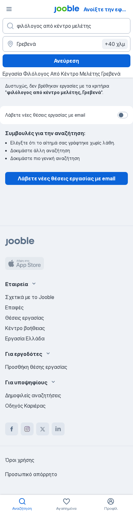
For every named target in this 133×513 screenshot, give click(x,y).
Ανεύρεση (66, 61)
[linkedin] (58, 428)
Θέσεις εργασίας (24, 318)
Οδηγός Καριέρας (25, 405)
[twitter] (42, 428)
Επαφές (14, 307)
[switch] (123, 115)
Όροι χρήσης (19, 460)
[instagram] (27, 428)
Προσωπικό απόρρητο (31, 474)
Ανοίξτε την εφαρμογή (108, 9)
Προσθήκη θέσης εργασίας (36, 367)
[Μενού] (9, 9)
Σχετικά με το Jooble (29, 297)
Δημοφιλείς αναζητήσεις (33, 395)
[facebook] (11, 428)
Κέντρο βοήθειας (25, 328)
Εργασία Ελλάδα (25, 338)
